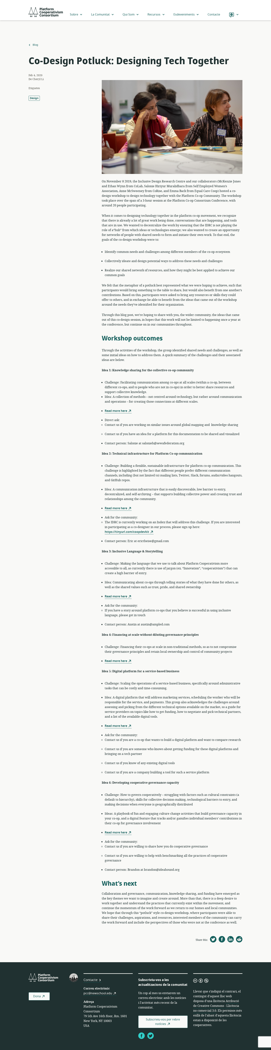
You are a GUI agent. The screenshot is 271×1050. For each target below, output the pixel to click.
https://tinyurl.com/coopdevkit (127, 532)
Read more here (116, 411)
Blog (35, 45)
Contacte (214, 14)
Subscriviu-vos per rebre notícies (163, 1021)
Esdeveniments (184, 14)
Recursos (153, 14)
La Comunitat (100, 14)
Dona (37, 996)
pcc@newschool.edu (98, 993)
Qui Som (129, 14)
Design (34, 98)
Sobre (74, 14)
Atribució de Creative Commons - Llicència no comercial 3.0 (216, 1006)
